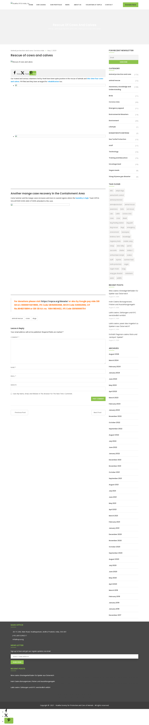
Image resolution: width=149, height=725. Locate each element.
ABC (111, 191)
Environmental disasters (118, 114)
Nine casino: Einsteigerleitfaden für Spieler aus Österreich (123, 292)
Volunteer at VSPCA (94, 5)
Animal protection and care (66, 29)
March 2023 (113, 398)
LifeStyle (112, 127)
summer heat (129, 260)
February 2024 (115, 366)
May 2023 (113, 385)
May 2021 (112, 503)
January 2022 (114, 453)
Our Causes (41, 5)
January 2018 (114, 609)
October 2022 (114, 422)
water (112, 278)
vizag (123, 269)
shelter (121, 250)
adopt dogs (120, 191)
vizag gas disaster (116, 273)
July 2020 (112, 565)
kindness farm (115, 237)
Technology (113, 152)
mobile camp (128, 241)
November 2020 (115, 540)
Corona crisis (39, 50)
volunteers (129, 273)
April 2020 (113, 584)
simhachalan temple (117, 255)
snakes (129, 255)
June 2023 (113, 379)
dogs (34, 318)
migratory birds (115, 241)
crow (118, 218)
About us (77, 5)
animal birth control (117, 195)
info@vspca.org (18, 639)
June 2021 (113, 497)
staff (111, 145)
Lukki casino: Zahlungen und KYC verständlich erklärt (122, 314)
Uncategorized (115, 164)
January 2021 (114, 528)
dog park (130, 223)
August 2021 (114, 485)
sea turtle (113, 250)
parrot (129, 246)
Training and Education (118, 158)
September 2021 (115, 478)
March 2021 (113, 516)
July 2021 (112, 491)
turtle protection (115, 264)
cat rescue (130, 209)
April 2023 (113, 391)
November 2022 (115, 416)
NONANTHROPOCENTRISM (119, 133)
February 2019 (114, 596)
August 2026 (114, 354)
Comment (15, 337)
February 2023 (114, 404)
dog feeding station (117, 223)
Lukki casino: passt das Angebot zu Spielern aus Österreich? (123, 325)
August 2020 (114, 559)
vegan (126, 264)
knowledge (126, 237)
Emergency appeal (116, 108)
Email (13, 376)
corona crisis (126, 214)
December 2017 (115, 615)
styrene (118, 260)
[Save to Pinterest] (8, 721)
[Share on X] (6, 716)
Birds (111, 96)
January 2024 (114, 373)
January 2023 (114, 410)
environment (114, 232)
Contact (109, 5)
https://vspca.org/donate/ (54, 301)
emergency (131, 227)
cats (111, 214)
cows (28, 318)
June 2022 (113, 447)
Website (14, 385)
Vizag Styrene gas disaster (119, 176)
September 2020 (115, 553)
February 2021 (114, 522)
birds (122, 209)
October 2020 (114, 547)
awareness (114, 209)
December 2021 (115, 460)
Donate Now (130, 4)
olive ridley (120, 246)
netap (112, 246)
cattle (118, 214)
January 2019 (114, 603)
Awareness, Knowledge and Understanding (120, 88)
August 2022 (114, 435)
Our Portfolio (56, 5)
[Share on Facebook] (6, 712)
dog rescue (114, 227)
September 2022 (115, 429)
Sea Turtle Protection (117, 139)
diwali (125, 218)
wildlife (119, 278)
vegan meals (114, 269)
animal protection (116, 200)
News (67, 5)
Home (31, 5)
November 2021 (115, 466)
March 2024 (113, 360)
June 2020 (113, 572)
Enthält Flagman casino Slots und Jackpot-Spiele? (123, 335)
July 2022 (112, 441)
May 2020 (113, 578)
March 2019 (113, 590)
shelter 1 (130, 250)
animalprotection (116, 204)
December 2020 (115, 534)
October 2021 (114, 472)
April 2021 (112, 509)
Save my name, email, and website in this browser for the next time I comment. (42, 394)
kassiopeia (125, 232)
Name (13, 367)
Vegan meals (114, 170)
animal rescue (17, 318)
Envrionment (114, 120)
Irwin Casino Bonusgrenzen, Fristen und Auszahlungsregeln (122, 303)
